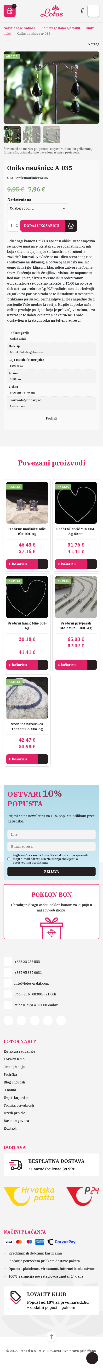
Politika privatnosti (19, 1105)
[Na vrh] (51, 1337)
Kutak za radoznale (19, 1051)
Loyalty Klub (14, 1059)
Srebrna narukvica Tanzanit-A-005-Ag (27, 726)
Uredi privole (14, 1113)
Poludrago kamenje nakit (60, 28)
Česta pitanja (14, 1067)
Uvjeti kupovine (16, 1097)
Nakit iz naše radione (20, 28)
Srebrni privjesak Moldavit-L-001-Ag (76, 625)
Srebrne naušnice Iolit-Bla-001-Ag (27, 531)
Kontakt (10, 1128)
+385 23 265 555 (27, 962)
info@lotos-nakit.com (31, 983)
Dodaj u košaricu (41, 225)
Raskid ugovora (16, 1121)
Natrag (93, 44)
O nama (10, 1090)
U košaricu (18, 564)
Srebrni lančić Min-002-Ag (27, 625)
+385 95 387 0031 (28, 972)
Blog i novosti (14, 1082)
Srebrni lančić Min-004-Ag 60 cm (75, 531)
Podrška (10, 1074)
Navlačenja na (19, 199)
